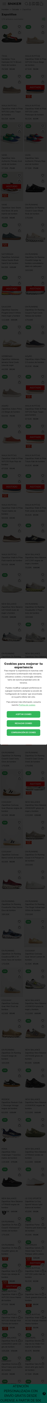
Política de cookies (27, 705)
